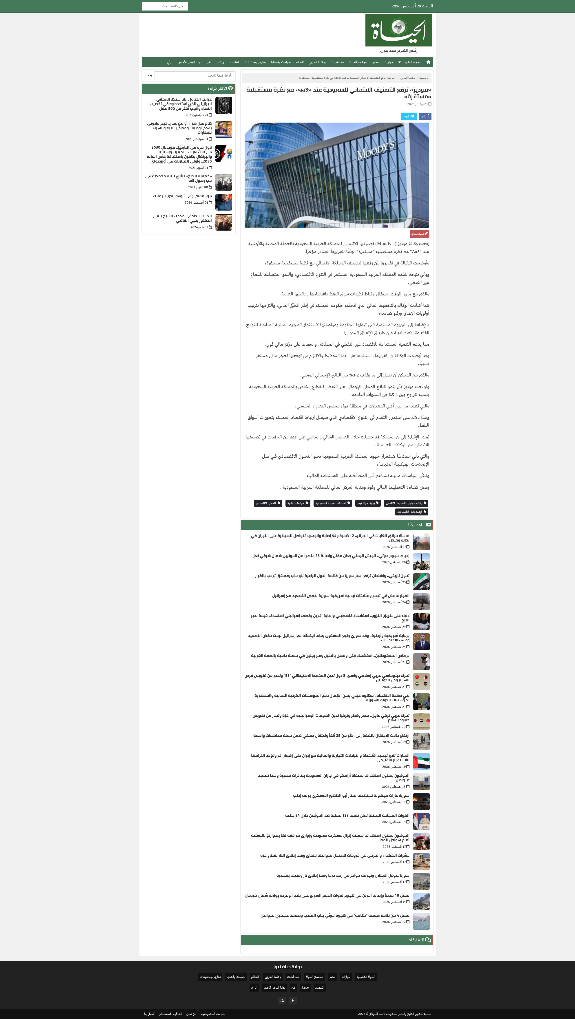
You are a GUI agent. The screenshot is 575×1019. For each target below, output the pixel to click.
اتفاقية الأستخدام (170, 1014)
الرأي (170, 62)
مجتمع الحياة (358, 62)
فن (208, 62)
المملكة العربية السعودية (331, 503)
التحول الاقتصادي (267, 503)
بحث (149, 75)
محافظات (337, 62)
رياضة (220, 62)
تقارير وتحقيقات (255, 62)
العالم (300, 62)
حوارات (389, 62)
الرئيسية (424, 78)
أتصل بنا (149, 1014)
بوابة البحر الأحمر (189, 62)
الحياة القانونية (411, 62)
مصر (375, 62)
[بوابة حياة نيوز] (398, 30)
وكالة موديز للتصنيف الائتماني (405, 503)
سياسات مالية (297, 503)
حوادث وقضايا (281, 62)
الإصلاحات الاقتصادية (410, 512)
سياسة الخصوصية (213, 1014)
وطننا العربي (317, 62)
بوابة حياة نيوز (366, 503)
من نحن (191, 1014)
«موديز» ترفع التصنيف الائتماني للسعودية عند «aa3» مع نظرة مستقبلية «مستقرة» (338, 92)
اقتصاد (234, 62)
